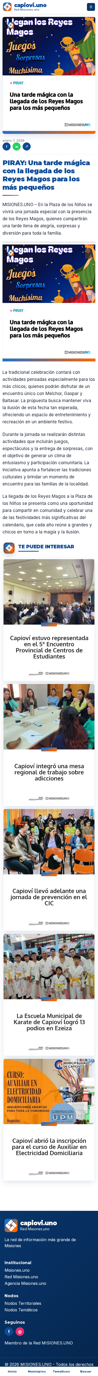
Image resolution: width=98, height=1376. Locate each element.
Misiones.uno (17, 1270)
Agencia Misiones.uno (25, 1283)
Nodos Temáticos (21, 1309)
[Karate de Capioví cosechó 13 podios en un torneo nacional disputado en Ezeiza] (49, 994)
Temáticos (61, 1371)
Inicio (12, 1371)
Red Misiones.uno (21, 1276)
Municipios (37, 1371)
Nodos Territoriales (23, 1303)
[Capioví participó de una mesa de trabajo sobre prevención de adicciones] (49, 745)
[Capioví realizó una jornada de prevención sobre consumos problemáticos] (49, 870)
